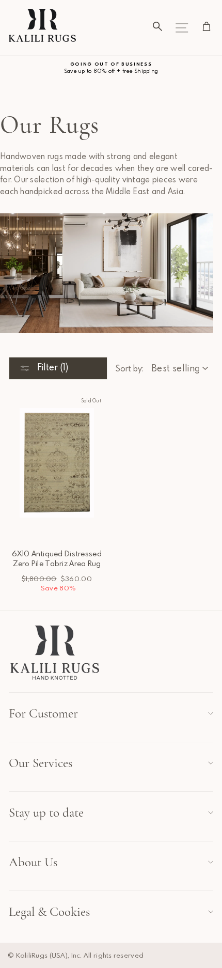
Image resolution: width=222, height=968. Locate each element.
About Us (33, 862)
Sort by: (129, 368)
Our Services (40, 763)
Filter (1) (51, 367)
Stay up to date (46, 812)
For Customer (43, 713)
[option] (111, 67)
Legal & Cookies (49, 911)
